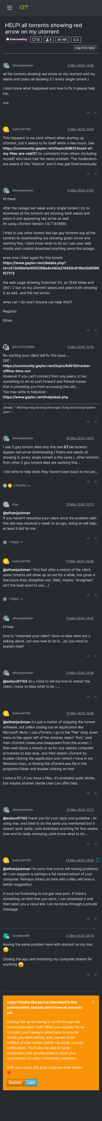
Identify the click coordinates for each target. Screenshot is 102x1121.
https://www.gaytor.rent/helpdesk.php (35, 397)
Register (15, 1082)
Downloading (18, 39)
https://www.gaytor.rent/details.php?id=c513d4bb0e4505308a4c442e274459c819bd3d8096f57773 (51, 268)
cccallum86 (20, 935)
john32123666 (23, 347)
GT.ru (68, 447)
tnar (15, 504)
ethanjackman (22, 65)
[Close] (93, 1002)
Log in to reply (85, 48)
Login (31, 1082)
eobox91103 (21, 129)
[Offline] (7, 346)
